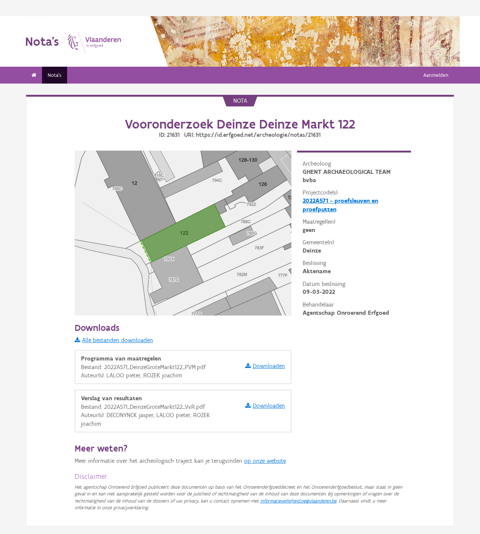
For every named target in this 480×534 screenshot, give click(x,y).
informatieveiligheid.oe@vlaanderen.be (298, 501)
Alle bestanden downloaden (117, 340)
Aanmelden (435, 75)
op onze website (265, 460)
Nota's (55, 75)
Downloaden (269, 365)
